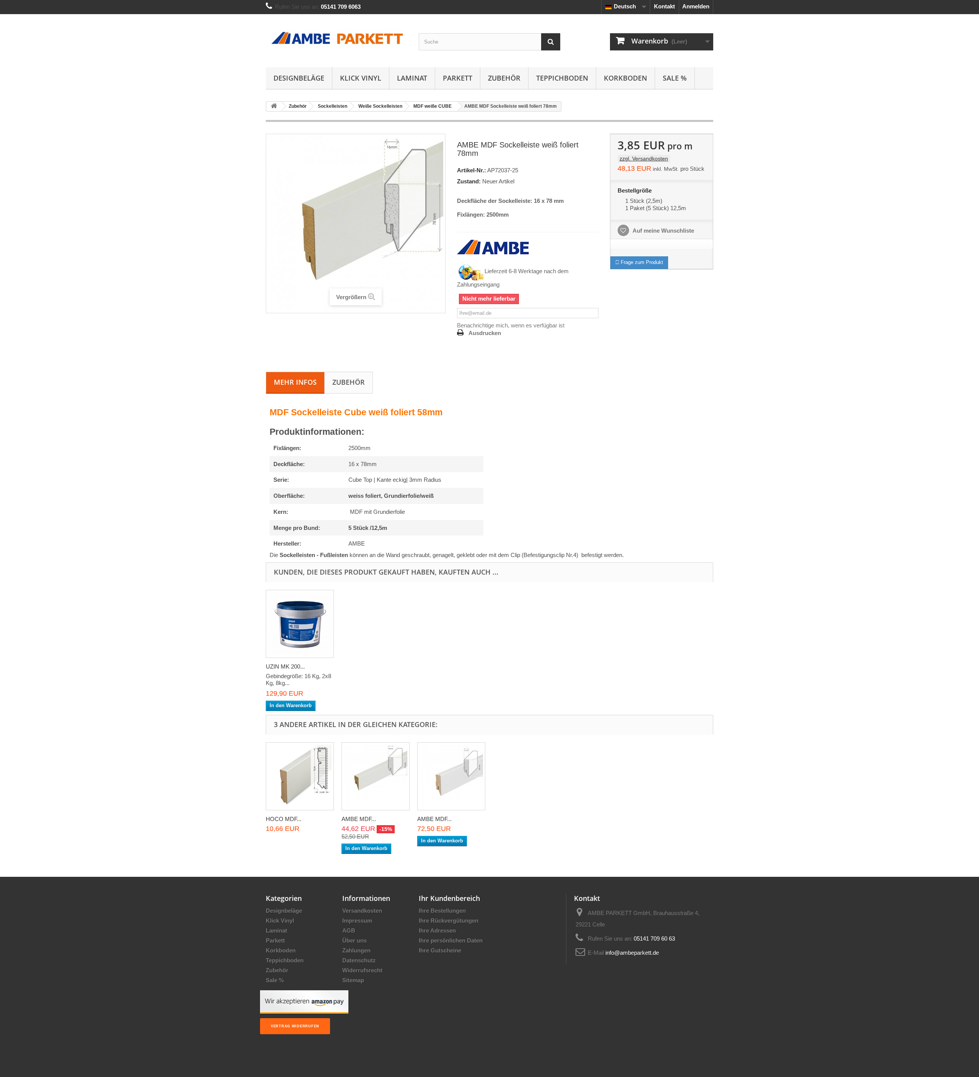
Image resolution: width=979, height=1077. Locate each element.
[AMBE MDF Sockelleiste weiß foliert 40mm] (376, 776)
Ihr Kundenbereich (449, 898)
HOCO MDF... (283, 819)
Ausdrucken (484, 333)
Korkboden (625, 78)
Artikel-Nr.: (471, 170)
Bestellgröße (635, 190)
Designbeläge (298, 78)
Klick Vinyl (360, 78)
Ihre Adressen (437, 930)
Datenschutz (359, 960)
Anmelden (695, 6)
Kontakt (664, 6)
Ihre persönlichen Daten (451, 940)
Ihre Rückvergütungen (448, 920)
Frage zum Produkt (641, 262)
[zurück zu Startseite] (274, 106)
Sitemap (353, 980)
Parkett (457, 78)
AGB (348, 930)
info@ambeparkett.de (632, 952)
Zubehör (504, 78)
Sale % (675, 78)
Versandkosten (362, 910)
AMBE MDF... (359, 819)
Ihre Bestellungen (442, 910)
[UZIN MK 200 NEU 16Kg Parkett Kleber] (300, 624)
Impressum (357, 920)
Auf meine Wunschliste (662, 230)
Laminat (412, 78)
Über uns (354, 940)
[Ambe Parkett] (336, 39)
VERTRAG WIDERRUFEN (295, 1026)
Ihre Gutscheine (440, 950)
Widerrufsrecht (362, 970)
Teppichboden (562, 78)
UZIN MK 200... (285, 666)
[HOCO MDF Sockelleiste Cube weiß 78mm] (300, 776)
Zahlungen (356, 950)
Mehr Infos (295, 382)
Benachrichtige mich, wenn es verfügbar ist (510, 325)
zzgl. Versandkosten (644, 158)
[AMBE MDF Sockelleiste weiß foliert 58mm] (451, 776)
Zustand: (469, 181)
